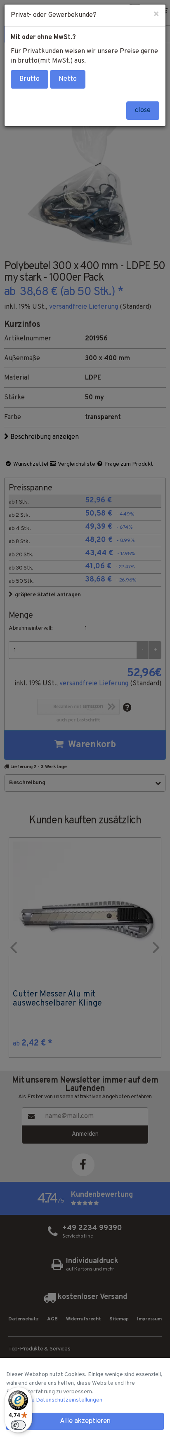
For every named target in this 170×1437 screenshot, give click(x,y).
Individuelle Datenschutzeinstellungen (54, 1400)
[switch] (18, 1425)
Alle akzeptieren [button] (85, 1421)
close (143, 110)
